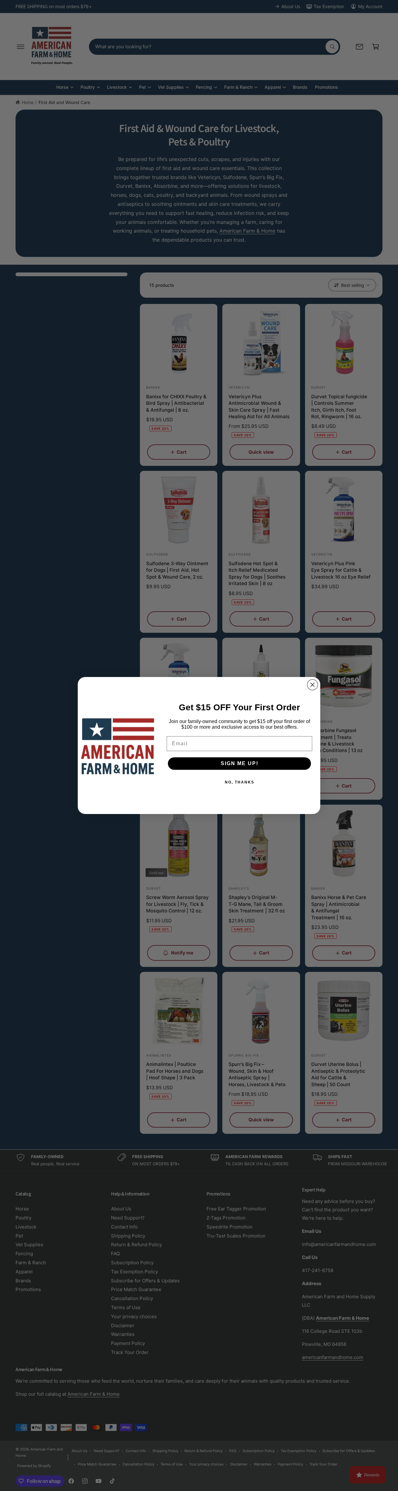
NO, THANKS (239, 782)
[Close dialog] (312, 684)
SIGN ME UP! (239, 763)
